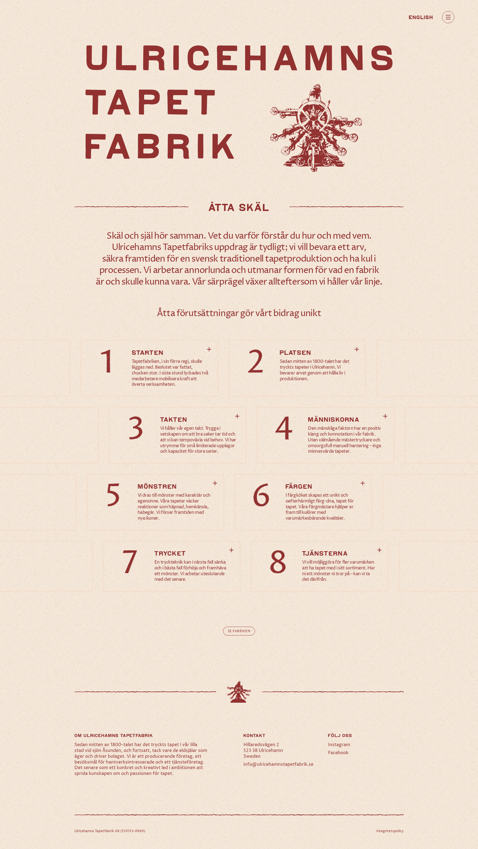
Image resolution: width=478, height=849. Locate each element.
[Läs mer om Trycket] (171, 566)
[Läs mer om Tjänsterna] (319, 566)
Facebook (338, 753)
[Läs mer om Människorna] (325, 435)
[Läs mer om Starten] (149, 368)
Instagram (339, 745)
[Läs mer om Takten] (177, 435)
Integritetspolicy (390, 831)
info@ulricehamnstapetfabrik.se (278, 764)
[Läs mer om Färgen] (303, 502)
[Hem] (42, 17)
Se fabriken (239, 631)
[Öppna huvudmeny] (448, 17)
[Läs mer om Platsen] (297, 368)
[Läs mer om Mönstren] (155, 502)
